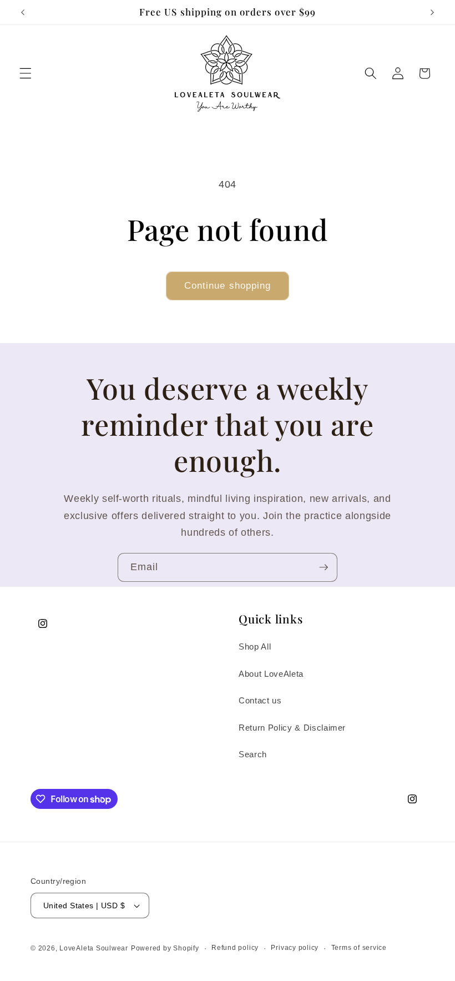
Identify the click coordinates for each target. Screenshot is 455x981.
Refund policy (235, 948)
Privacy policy (294, 948)
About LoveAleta (271, 673)
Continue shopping (227, 285)
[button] (25, 73)
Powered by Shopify (165, 948)
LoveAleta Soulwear (93, 948)
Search (253, 754)
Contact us (260, 700)
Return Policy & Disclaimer (292, 727)
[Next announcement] (432, 12)
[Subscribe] (323, 567)
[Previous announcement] (23, 12)
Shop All (255, 646)
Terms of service (359, 948)
